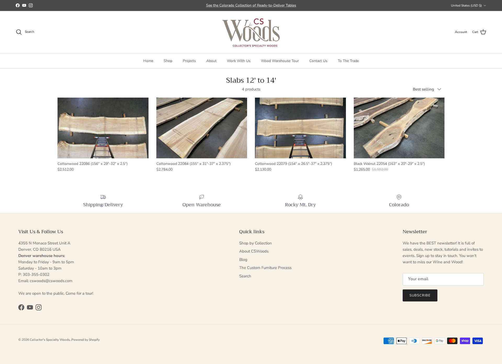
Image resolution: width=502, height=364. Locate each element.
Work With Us (238, 60)
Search (245, 276)
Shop (168, 60)
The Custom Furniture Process (265, 267)
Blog (243, 259)
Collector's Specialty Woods (50, 340)
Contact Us (318, 60)
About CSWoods (254, 251)
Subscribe (420, 295)
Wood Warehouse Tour (280, 60)
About (211, 60)
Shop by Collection (255, 243)
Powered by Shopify (85, 340)
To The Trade (348, 60)
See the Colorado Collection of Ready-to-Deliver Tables (251, 5)
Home (148, 60)
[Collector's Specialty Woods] (251, 32)
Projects (189, 60)
